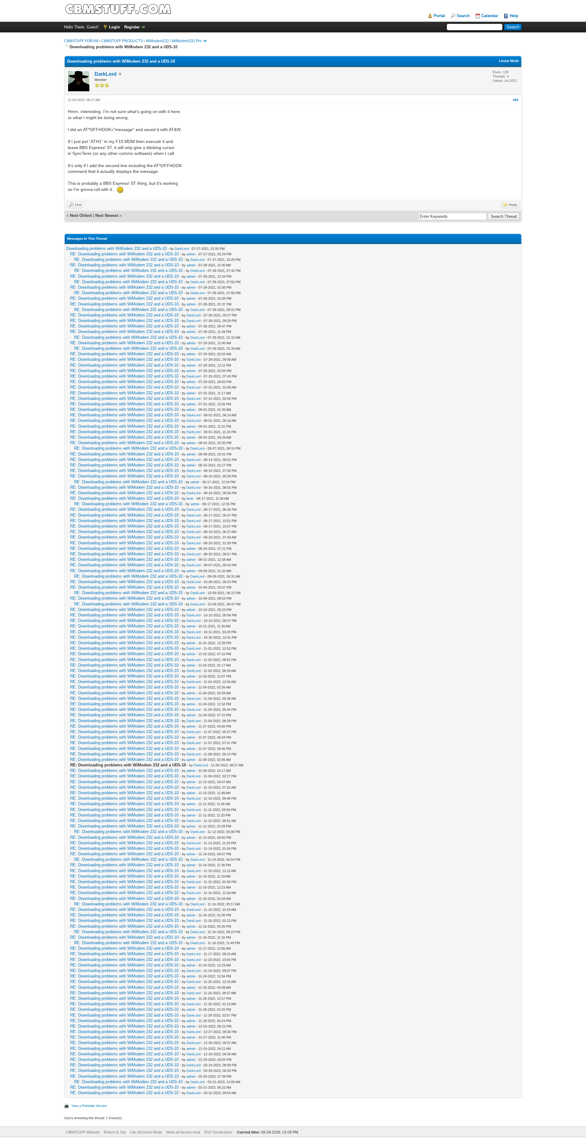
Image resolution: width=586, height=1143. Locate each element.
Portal (439, 15)
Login (114, 27)
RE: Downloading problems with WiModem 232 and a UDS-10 (124, 254)
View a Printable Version (89, 1106)
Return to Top (115, 1132)
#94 (515, 100)
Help (514, 15)
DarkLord (106, 74)
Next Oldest (81, 215)
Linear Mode (509, 61)
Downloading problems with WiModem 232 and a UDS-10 (116, 248)
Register (132, 27)
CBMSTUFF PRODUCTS (122, 41)
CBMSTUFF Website (83, 1132)
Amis (190, 498)
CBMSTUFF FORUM (81, 41)
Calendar (489, 15)
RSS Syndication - (219, 1132)
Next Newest (106, 215)
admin (190, 254)
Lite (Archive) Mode (146, 1132)
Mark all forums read (183, 1132)
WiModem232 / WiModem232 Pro (174, 41)
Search (463, 15)
